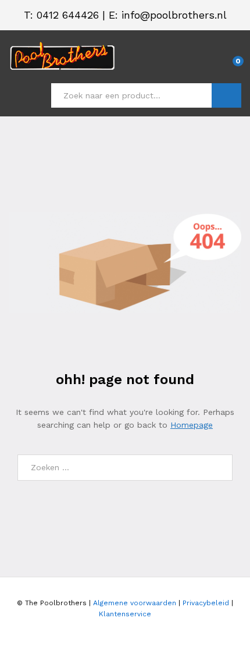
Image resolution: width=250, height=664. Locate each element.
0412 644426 (68, 15)
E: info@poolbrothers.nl (168, 15)
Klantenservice (125, 614)
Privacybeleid (206, 603)
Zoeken (226, 95)
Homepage (191, 424)
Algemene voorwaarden (134, 603)
